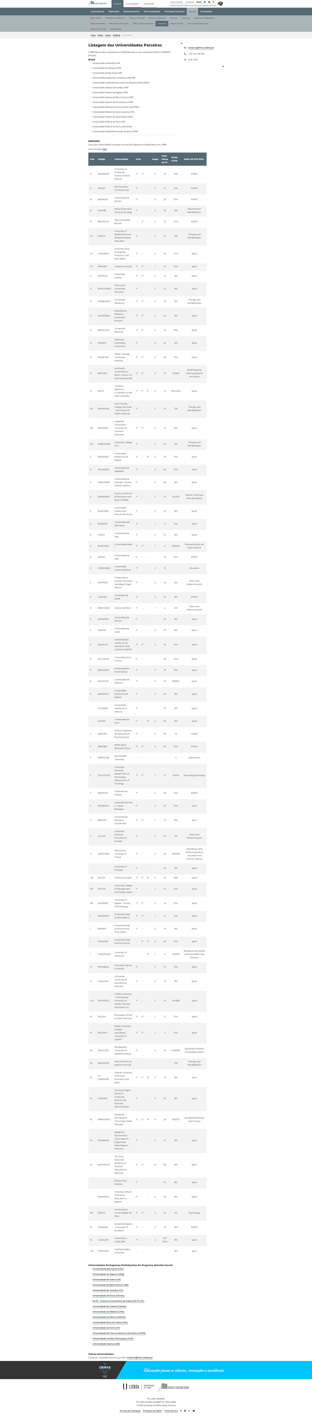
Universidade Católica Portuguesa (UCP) (113, 1338)
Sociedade (149, 4)
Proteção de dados (152, 1411)
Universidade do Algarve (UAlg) (108, 1274)
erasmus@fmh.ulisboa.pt (140, 1357)
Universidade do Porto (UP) (106, 1328)
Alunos (192, 11)
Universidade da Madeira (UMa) (108, 1312)
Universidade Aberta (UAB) (106, 1344)
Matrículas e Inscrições (119, 23)
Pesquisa (213, 2)
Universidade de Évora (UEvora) (108, 1296)
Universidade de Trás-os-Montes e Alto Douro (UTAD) (119, 1333)
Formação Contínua (175, 11)
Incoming (185, 18)
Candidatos (206, 11)
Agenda (205, 6)
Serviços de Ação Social (198, 23)
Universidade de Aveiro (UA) (107, 1279)
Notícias (212, 6)
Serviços (197, 6)
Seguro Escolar (177, 23)
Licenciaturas (97, 11)
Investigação (132, 4)
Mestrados (114, 11)
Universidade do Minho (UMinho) (109, 1317)
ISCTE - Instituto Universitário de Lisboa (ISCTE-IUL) (118, 1301)
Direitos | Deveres (136, 18)
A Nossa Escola (176, 6)
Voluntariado (115, 29)
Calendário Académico (115, 18)
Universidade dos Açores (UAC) (108, 1269)
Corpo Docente (176, 2)
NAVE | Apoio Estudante (143, 23)
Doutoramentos (131, 11)
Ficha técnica (171, 1411)
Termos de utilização (130, 1411)
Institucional (188, 6)
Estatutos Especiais (157, 18)
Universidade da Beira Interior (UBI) (110, 1285)
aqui (104, 149)
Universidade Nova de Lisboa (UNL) (110, 1322)
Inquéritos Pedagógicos (204, 18)
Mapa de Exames (98, 23)
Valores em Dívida (98, 29)
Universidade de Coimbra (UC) (108, 1290)
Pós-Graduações (152, 11)
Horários (173, 18)
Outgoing (162, 23)
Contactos (189, 2)
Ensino (117, 4)
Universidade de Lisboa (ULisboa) (109, 1306)
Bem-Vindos (96, 18)
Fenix (198, 2)
